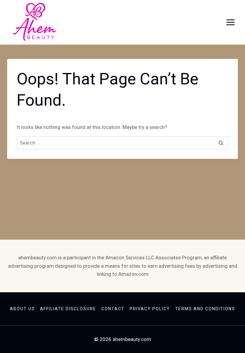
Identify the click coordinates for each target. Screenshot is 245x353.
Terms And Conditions (205, 308)
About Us (22, 308)
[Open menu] (230, 22)
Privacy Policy (150, 308)
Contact (113, 308)
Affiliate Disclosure (68, 308)
